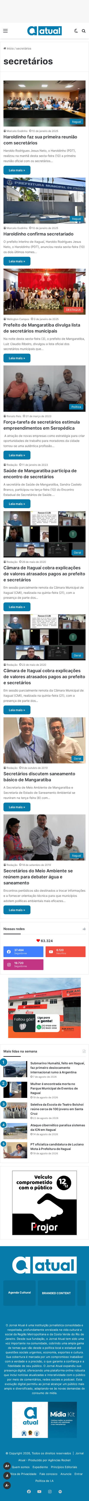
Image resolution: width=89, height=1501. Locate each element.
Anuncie (66, 1474)
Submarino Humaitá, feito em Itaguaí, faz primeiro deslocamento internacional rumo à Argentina (57, 1067)
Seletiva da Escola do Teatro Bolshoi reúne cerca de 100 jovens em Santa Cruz (57, 1109)
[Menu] (5, 32)
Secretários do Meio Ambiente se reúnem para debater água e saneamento (38, 876)
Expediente (40, 1467)
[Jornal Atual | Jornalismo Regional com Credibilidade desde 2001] (44, 31)
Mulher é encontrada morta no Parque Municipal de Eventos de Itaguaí (54, 1088)
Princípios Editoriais (64, 1467)
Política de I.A (44, 1480)
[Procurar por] (83, 32)
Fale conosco (48, 1474)
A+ (7, 1466)
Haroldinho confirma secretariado (38, 234)
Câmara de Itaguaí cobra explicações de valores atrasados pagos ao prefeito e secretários (44, 573)
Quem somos (21, 1467)
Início (10, 48)
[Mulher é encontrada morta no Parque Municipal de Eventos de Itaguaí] (15, 1090)
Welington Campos (18, 319)
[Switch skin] (76, 32)
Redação (12, 464)
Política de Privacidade (21, 1474)
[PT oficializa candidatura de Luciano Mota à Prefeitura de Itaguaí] (15, 1150)
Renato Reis (14, 416)
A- (7, 1485)
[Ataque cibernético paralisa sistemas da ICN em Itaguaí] (15, 1131)
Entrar (79, 1474)
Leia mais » (17, 170)
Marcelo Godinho (17, 131)
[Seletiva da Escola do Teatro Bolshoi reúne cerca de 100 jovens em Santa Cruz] (15, 1110)
